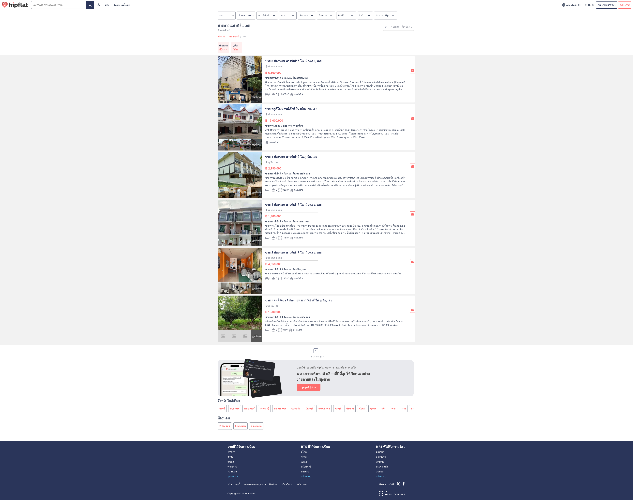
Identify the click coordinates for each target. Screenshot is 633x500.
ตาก (404, 408)
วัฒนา (230, 461)
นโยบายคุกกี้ (233, 484)
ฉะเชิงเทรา (324, 408)
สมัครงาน (302, 484)
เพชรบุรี (380, 461)
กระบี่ (222, 408)
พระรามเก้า (382, 466)
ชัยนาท (350, 408)
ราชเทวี (231, 451)
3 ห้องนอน (240, 426)
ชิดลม (304, 456)
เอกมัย (304, 461)
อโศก (303, 451)
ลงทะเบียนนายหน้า (607, 4)
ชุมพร (373, 408)
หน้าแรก (221, 36)
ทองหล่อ (305, 471)
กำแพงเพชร (280, 408)
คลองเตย (232, 471)
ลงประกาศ (625, 4)
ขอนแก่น (296, 408)
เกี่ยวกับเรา (287, 484)
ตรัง (383, 408)
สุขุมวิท (380, 471)
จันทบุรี (309, 408)
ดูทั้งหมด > (232, 476)
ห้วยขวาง (232, 466)
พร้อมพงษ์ (306, 466)
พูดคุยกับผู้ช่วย (308, 387)
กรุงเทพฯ (234, 408)
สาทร (230, 456)
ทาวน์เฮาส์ (234, 36)
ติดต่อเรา (274, 484)
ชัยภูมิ (362, 408)
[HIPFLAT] (15, 5)
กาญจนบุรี (249, 408)
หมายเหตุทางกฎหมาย (255, 484)
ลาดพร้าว (381, 456)
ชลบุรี (338, 408)
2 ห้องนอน (224, 426)
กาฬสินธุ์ (264, 408)
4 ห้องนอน (256, 426)
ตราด (393, 408)
